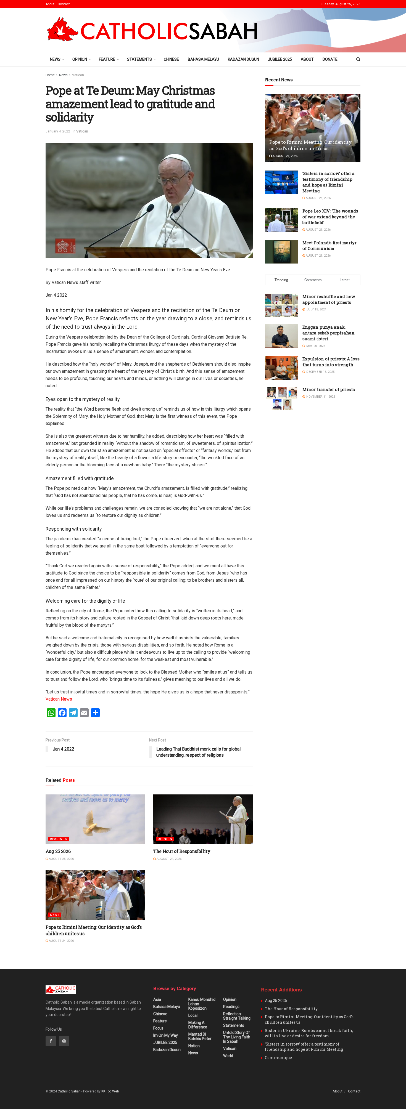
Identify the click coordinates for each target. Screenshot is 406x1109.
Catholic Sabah (69, 1091)
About (50, 4)
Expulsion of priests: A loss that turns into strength (331, 361)
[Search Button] (358, 59)
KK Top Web (110, 1091)
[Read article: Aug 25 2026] (95, 819)
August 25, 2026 (61, 859)
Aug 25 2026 (58, 851)
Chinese (171, 59)
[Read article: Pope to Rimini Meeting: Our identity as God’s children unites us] (95, 895)
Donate (330, 59)
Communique (278, 1057)
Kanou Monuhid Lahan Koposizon (201, 1003)
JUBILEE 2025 (280, 59)
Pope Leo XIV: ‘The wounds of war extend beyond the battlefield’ (330, 216)
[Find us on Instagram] (64, 1041)
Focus (158, 1028)
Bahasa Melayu (203, 59)
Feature (107, 59)
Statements (139, 59)
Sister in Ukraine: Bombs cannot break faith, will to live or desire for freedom (309, 1033)
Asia (157, 999)
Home (50, 75)
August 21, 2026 (318, 230)
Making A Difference (197, 1024)
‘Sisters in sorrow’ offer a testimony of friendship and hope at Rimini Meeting (328, 182)
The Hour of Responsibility (181, 851)
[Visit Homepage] (155, 30)
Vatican (78, 75)
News (55, 59)
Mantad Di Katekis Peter (200, 1036)
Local (192, 1015)
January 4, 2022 (58, 131)
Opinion (79, 59)
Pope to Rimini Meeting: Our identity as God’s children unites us (310, 145)
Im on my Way (165, 1035)
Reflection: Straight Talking (237, 1016)
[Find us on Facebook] (51, 1041)
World (228, 1056)
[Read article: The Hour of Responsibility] (203, 819)
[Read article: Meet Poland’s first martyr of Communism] (281, 252)
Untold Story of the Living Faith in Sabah (236, 1037)
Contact (64, 4)
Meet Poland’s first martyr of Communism (329, 245)
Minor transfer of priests (328, 389)
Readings (58, 839)
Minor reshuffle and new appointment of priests (328, 299)
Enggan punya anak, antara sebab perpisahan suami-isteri (328, 332)
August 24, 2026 (168, 859)
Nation (194, 1046)
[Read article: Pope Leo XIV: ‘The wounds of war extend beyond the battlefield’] (281, 220)
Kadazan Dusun (243, 59)
